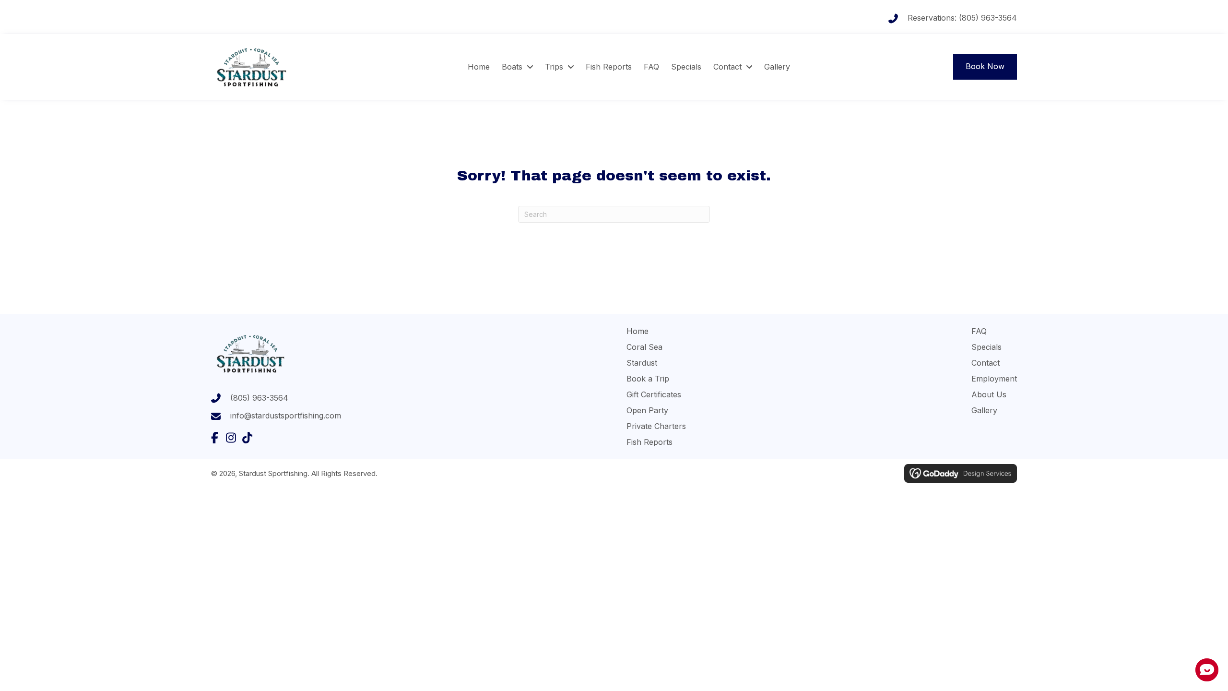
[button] (214, 437)
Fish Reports (649, 442)
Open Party (647, 410)
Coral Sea (644, 347)
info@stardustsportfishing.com (285, 415)
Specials (986, 347)
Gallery (984, 410)
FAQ (979, 331)
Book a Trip (647, 378)
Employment (994, 378)
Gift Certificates (653, 394)
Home (637, 331)
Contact (985, 363)
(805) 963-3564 (988, 18)
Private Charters (656, 426)
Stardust (641, 363)
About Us (988, 394)
